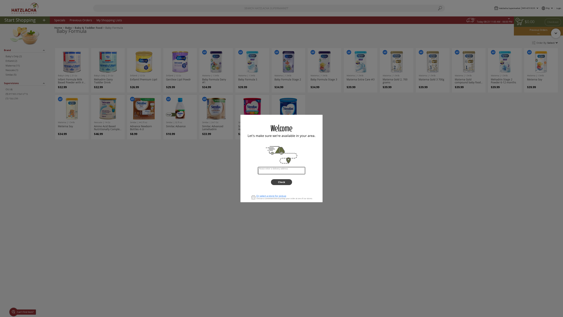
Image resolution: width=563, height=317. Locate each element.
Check (281, 182)
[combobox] (281, 170)
